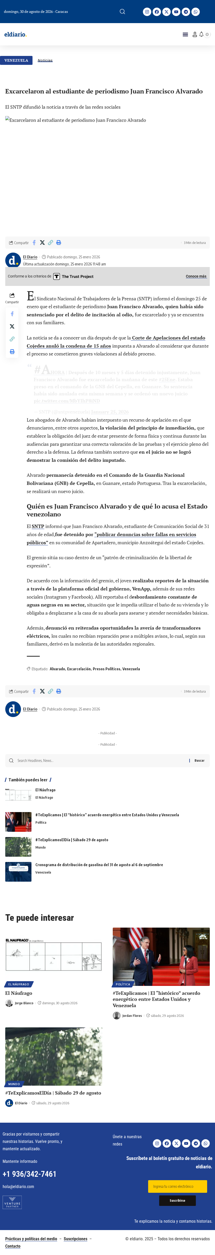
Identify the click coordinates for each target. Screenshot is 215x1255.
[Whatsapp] (195, 12)
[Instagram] (147, 12)
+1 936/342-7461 (30, 1174)
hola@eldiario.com (18, 1186)
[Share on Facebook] (34, 242)
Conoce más (196, 276)
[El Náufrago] (18, 797)
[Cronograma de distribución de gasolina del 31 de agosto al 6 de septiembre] (18, 872)
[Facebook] (157, 12)
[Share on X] (42, 242)
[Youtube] (176, 12)
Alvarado (57, 669)
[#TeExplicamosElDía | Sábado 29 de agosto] (18, 847)
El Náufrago (45, 790)
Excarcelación (79, 669)
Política (40, 822)
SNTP (38, 526)
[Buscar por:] (101, 760)
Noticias (45, 60)
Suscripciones (75, 1238)
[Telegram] (186, 12)
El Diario (30, 256)
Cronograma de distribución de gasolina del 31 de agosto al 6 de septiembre (99, 864)
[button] (122, 11)
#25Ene (167, 379)
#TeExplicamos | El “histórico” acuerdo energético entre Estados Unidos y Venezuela (107, 815)
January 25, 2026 (110, 412)
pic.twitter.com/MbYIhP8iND (67, 401)
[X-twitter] (166, 12)
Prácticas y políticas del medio (31, 1238)
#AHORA (49, 372)
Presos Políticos (106, 669)
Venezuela (16, 60)
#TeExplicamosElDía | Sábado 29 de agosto (71, 840)
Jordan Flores (132, 1015)
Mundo (40, 847)
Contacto (12, 1246)
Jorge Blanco (24, 1003)
